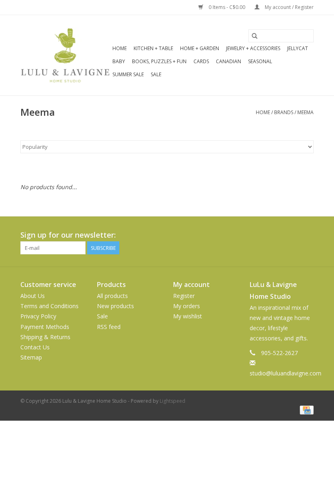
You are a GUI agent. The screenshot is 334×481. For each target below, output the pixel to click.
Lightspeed (172, 400)
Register (184, 296)
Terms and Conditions (49, 306)
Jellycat (297, 48)
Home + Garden (199, 48)
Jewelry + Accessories (253, 48)
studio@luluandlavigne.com (285, 373)
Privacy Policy (38, 316)
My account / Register (289, 7)
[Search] (254, 35)
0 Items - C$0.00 (226, 7)
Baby (118, 61)
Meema (305, 112)
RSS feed (109, 327)
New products (115, 306)
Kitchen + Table (153, 48)
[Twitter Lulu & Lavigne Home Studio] (292, 235)
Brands (283, 112)
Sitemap (31, 357)
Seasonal (260, 61)
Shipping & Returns (45, 337)
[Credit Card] (305, 409)
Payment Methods (44, 327)
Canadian (228, 61)
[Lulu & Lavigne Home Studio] (65, 55)
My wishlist (187, 316)
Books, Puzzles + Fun (159, 61)
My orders (186, 306)
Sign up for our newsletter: (68, 235)
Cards (201, 61)
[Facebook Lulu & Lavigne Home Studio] (277, 235)
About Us (32, 296)
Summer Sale (128, 74)
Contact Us (35, 347)
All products (112, 296)
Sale (156, 74)
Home (119, 48)
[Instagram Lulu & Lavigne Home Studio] (307, 235)
